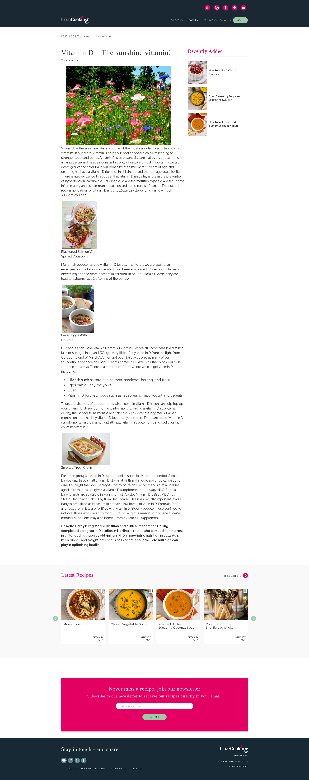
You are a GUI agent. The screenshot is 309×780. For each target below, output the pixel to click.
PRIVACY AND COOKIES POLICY (93, 769)
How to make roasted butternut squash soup (223, 124)
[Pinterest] (234, 8)
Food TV (192, 20)
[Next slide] (253, 618)
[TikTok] (207, 8)
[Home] (75, 20)
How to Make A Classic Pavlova (223, 72)
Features (207, 20)
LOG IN (240, 20)
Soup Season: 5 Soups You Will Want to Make (225, 98)
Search (224, 20)
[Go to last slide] (55, 618)
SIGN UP (154, 717)
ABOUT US (72, 769)
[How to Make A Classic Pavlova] (197, 72)
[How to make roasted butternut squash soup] (197, 124)
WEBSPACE (243, 766)
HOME (64, 36)
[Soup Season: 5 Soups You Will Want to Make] (197, 98)
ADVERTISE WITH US (118, 769)
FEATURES (74, 36)
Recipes (174, 20)
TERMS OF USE (136, 769)
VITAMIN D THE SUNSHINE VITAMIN (97, 36)
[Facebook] (225, 8)
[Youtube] (64, 760)
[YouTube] (243, 8)
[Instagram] (216, 8)
